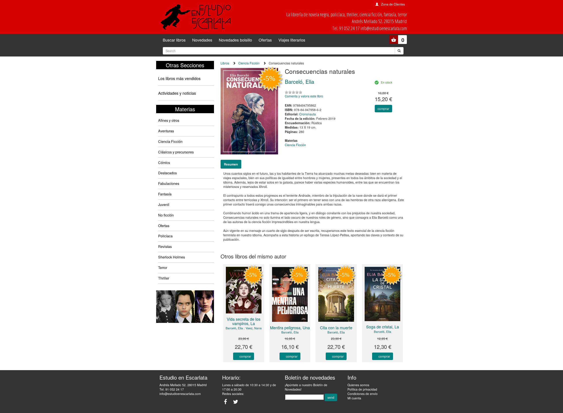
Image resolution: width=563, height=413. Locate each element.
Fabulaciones (168, 183)
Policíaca (165, 235)
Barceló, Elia (234, 328)
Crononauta (307, 114)
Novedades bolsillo (235, 40)
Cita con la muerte (336, 327)
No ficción (166, 215)
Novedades (202, 40)
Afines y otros (168, 120)
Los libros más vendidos (179, 78)
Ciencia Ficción (170, 141)
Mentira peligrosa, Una (290, 327)
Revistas (165, 246)
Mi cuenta (354, 398)
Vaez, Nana (254, 328)
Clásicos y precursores (176, 152)
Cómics (164, 162)
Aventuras (166, 130)
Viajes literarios (291, 40)
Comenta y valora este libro (304, 96)
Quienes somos (358, 385)
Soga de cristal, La (382, 326)
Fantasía (165, 193)
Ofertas (265, 40)
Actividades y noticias (177, 93)
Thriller (163, 278)
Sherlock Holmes (171, 257)
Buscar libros (174, 40)
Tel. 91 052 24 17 (171, 389)
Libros (225, 63)
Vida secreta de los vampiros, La (243, 321)
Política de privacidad (362, 389)
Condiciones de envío (362, 393)
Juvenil (163, 204)
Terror (162, 267)
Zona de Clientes (393, 4)
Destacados (167, 172)
